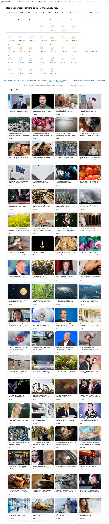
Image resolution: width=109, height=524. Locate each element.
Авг (70, 12)
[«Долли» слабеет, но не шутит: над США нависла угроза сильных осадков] (90, 200)
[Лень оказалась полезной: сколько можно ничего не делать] (19, 247)
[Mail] (2, 2)
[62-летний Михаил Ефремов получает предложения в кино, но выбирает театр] (66, 271)
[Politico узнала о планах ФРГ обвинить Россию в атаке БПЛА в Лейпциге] (43, 366)
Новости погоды (101, 80)
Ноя (91, 12)
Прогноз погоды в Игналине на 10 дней (83, 80)
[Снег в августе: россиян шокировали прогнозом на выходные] (66, 200)
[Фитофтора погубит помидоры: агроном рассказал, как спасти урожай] (90, 176)
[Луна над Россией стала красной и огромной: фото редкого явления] (19, 295)
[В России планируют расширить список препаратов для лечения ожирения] (90, 437)
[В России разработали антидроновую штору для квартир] (43, 176)
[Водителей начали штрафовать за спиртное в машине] (19, 437)
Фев (28, 12)
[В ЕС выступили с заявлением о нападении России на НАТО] (19, 176)
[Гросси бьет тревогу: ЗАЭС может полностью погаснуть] (66, 319)
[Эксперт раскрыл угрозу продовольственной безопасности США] (66, 390)
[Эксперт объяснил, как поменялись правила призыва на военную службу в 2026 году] (19, 200)
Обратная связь (88, 523)
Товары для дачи (59, 81)
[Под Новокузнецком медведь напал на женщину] (43, 152)
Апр (42, 12)
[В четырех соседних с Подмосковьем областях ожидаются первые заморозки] (43, 271)
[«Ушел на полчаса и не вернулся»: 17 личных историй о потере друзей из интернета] (90, 152)
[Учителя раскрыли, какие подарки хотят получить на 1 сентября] (90, 342)
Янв (21, 12)
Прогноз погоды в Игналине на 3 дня (14, 80)
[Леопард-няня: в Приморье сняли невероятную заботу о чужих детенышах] (43, 295)
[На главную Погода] (6, 2)
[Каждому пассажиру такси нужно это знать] (43, 509)
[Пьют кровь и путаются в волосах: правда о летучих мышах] (19, 390)
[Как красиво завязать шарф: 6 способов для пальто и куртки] (43, 437)
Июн (56, 12)
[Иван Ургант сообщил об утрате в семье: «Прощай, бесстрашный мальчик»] (19, 105)
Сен (77, 12)
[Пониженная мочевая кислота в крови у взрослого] (90, 509)
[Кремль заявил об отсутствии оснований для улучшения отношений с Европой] (66, 342)
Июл (63, 12)
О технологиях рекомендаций (77, 523)
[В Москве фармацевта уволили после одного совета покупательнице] (43, 414)
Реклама (12, 523)
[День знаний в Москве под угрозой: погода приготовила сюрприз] (66, 224)
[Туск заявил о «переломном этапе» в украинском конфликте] (19, 271)
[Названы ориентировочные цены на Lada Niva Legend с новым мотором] (66, 485)
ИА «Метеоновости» (103, 523)
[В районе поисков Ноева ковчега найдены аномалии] (66, 437)
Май (49, 12)
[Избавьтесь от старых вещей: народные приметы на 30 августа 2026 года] (19, 461)
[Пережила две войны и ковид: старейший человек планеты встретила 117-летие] (43, 224)
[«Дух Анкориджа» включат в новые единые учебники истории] (90, 390)
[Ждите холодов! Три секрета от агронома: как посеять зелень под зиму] (66, 366)
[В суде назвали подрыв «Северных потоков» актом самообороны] (66, 295)
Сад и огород (48, 81)
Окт (84, 12)
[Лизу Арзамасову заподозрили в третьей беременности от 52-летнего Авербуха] (90, 366)
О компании (7, 523)
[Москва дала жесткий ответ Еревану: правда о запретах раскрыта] (90, 105)
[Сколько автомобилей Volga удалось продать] (43, 342)
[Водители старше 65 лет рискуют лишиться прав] (66, 461)
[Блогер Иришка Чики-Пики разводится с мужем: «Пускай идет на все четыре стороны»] (19, 319)
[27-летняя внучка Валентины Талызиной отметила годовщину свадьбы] (19, 414)
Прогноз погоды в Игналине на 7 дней (59, 80)
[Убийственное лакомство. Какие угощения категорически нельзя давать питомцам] (90, 128)
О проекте (52, 523)
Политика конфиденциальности (63, 523)
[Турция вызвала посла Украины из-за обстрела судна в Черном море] (19, 342)
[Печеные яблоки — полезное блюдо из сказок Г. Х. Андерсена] (19, 485)
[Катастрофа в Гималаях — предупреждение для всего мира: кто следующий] (19, 128)
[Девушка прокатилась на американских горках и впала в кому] (43, 390)
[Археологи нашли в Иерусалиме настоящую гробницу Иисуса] (66, 247)
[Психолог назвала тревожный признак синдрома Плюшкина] (43, 200)
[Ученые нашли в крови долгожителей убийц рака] (66, 176)
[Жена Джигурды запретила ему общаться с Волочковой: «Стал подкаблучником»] (19, 152)
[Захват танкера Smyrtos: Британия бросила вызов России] (66, 128)
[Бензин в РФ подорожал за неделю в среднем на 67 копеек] (90, 461)
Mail (2, 523)
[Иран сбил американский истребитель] (66, 509)
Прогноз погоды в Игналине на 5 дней (36, 80)
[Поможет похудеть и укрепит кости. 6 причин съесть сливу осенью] (90, 247)
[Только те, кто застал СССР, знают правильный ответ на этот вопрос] (66, 152)
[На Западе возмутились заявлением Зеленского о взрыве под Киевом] (43, 105)
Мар (35, 12)
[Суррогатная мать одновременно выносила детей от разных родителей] (90, 271)
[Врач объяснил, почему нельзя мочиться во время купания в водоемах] (19, 366)
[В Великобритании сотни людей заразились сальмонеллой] (19, 509)
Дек (98, 12)
